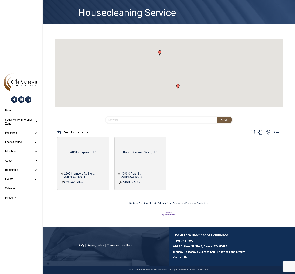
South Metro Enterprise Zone (19, 122)
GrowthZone (202, 269)
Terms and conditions (120, 245)
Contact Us (202, 203)
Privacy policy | (97, 245)
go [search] (226, 120)
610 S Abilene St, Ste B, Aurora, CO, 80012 (200, 246)
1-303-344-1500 (183, 241)
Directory (10, 198)
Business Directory (138, 203)
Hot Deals (174, 203)
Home (8, 111)
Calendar (10, 188)
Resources (11, 170)
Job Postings (188, 203)
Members (11, 151)
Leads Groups (13, 142)
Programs (11, 133)
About (8, 161)
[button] (178, 87)
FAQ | (83, 245)
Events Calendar (158, 203)
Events (9, 179)
